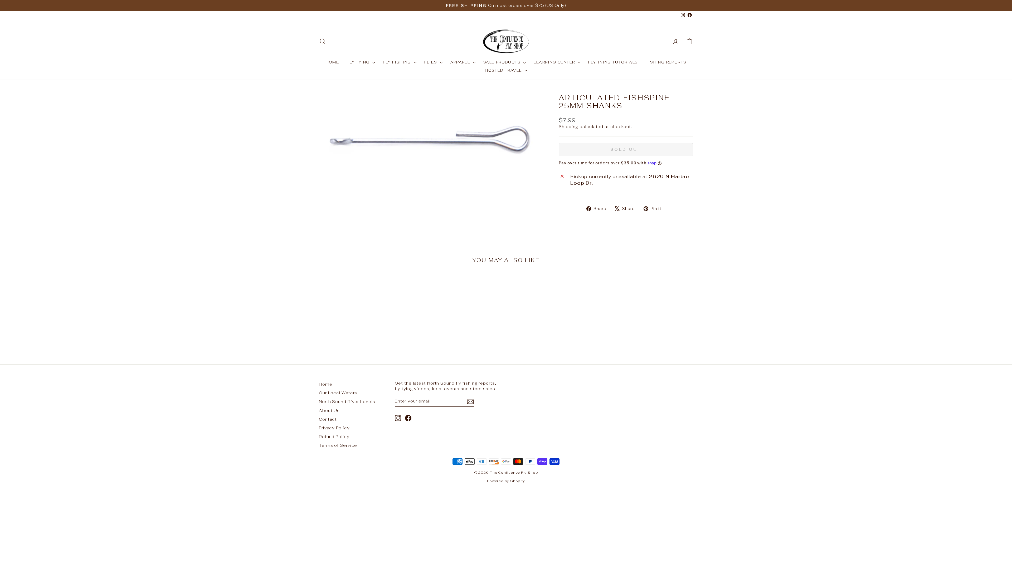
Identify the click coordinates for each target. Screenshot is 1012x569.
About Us (329, 410)
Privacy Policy (334, 427)
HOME (332, 62)
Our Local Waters (338, 392)
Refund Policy (334, 436)
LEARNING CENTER (555, 62)
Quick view (363, 307)
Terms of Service (338, 445)
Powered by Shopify (506, 481)
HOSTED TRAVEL (504, 70)
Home (325, 384)
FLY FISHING (397, 62)
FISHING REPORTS (666, 62)
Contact (328, 419)
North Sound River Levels (347, 401)
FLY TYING (359, 62)
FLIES (431, 62)
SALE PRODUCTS (502, 62)
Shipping (568, 126)
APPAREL (460, 62)
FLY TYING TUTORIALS (613, 62)
